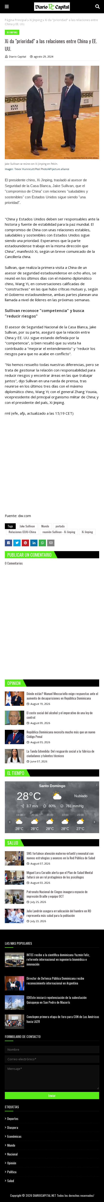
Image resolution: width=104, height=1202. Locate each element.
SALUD (12, 843)
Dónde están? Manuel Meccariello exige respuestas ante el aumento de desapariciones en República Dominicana (62, 696)
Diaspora (12, 1127)
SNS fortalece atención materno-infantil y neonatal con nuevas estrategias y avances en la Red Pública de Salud (61, 855)
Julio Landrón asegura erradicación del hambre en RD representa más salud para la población (59, 913)
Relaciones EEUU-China (22, 532)
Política (11, 1171)
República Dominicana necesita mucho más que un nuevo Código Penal (61, 734)
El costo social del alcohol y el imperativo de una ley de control (60, 715)
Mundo (45, 526)
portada (60, 526)
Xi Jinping (36, 20)
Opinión (11, 1163)
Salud (10, 1180)
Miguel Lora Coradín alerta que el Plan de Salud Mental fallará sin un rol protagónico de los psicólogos (60, 875)
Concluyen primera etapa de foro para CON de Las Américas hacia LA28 (63, 1019)
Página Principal (16, 20)
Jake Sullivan (27, 526)
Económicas (14, 1136)
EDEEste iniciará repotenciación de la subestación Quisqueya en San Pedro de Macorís (57, 1000)
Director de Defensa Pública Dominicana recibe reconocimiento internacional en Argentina (55, 980)
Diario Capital (17, 56)
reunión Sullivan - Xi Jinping (59, 532)
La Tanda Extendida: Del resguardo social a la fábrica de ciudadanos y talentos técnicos (60, 753)
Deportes (12, 1118)
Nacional (12, 1154)
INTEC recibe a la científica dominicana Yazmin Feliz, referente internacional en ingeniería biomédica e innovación (58, 959)
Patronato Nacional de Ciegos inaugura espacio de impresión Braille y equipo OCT (57, 894)
